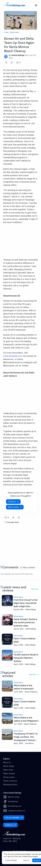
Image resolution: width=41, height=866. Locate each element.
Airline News (18, 597)
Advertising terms (10, 784)
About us (7, 762)
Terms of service (10, 781)
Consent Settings (11, 860)
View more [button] (34, 589)
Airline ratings (8, 766)
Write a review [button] (13, 507)
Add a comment (29, 567)
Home (6, 32)
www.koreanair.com (12, 356)
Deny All (26, 860)
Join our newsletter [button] (12, 818)
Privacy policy (9, 777)
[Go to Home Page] (14, 5)
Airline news (14, 32)
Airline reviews (9, 773)
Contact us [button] (12, 501)
